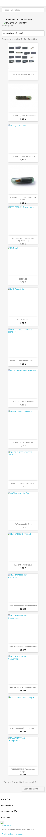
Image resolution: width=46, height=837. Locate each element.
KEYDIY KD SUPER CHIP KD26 (23, 401)
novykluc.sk (6, 825)
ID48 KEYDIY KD (23, 320)
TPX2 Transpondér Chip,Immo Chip (23, 687)
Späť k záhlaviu (33, 789)
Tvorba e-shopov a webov (12, 834)
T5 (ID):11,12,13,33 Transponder (23, 115)
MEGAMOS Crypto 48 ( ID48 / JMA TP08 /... (23, 198)
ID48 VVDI (23, 279)
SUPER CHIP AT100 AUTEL (23, 442)
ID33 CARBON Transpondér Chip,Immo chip (23, 239)
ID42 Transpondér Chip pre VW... (23, 728)
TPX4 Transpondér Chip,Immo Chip (23, 606)
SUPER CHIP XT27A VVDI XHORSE (23, 360)
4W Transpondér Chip (23, 524)
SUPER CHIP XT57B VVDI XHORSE (23, 483)
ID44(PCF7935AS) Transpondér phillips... (23, 770)
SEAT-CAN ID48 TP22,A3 (23, 565)
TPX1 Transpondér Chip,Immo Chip (23, 646)
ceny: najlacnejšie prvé (22, 33)
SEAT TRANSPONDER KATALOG (23, 75)
